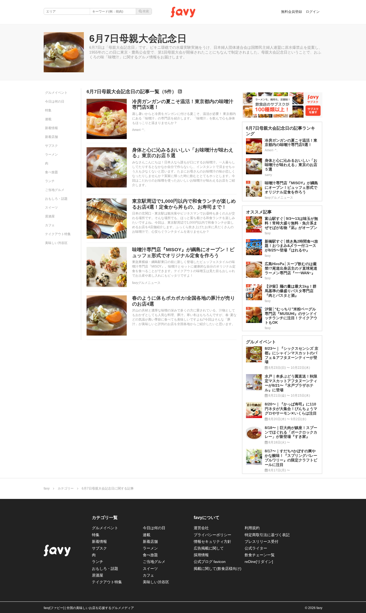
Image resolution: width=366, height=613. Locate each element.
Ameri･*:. (138, 130)
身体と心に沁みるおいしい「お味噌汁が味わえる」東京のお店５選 (182, 153)
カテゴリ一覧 (105, 517)
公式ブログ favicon (210, 561)
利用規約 (252, 528)
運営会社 (201, 528)
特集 (48, 110)
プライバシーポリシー (212, 535)
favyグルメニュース (146, 283)
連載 (48, 119)
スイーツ (51, 207)
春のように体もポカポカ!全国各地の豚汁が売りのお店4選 (183, 301)
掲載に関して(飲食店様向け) (217, 568)
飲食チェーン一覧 (260, 555)
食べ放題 (51, 172)
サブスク (51, 146)
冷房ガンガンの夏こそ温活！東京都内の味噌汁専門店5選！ (182, 104)
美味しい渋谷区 (56, 243)
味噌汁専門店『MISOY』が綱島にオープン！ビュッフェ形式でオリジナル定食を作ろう (183, 252)
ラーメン (51, 154)
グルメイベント (56, 93)
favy (47, 488)
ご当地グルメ (54, 190)
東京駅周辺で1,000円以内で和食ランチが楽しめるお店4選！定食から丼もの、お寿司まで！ (184, 204)
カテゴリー (66, 488)
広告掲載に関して (209, 548)
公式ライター (256, 548)
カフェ (50, 225)
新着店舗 (51, 137)
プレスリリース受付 (261, 541)
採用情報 (201, 555)
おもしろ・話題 (56, 199)
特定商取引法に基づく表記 (267, 535)
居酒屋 (50, 216)
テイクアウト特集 (58, 234)
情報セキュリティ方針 (212, 541)
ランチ (50, 181)
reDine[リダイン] (259, 561)
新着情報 (51, 128)
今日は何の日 (54, 101)
